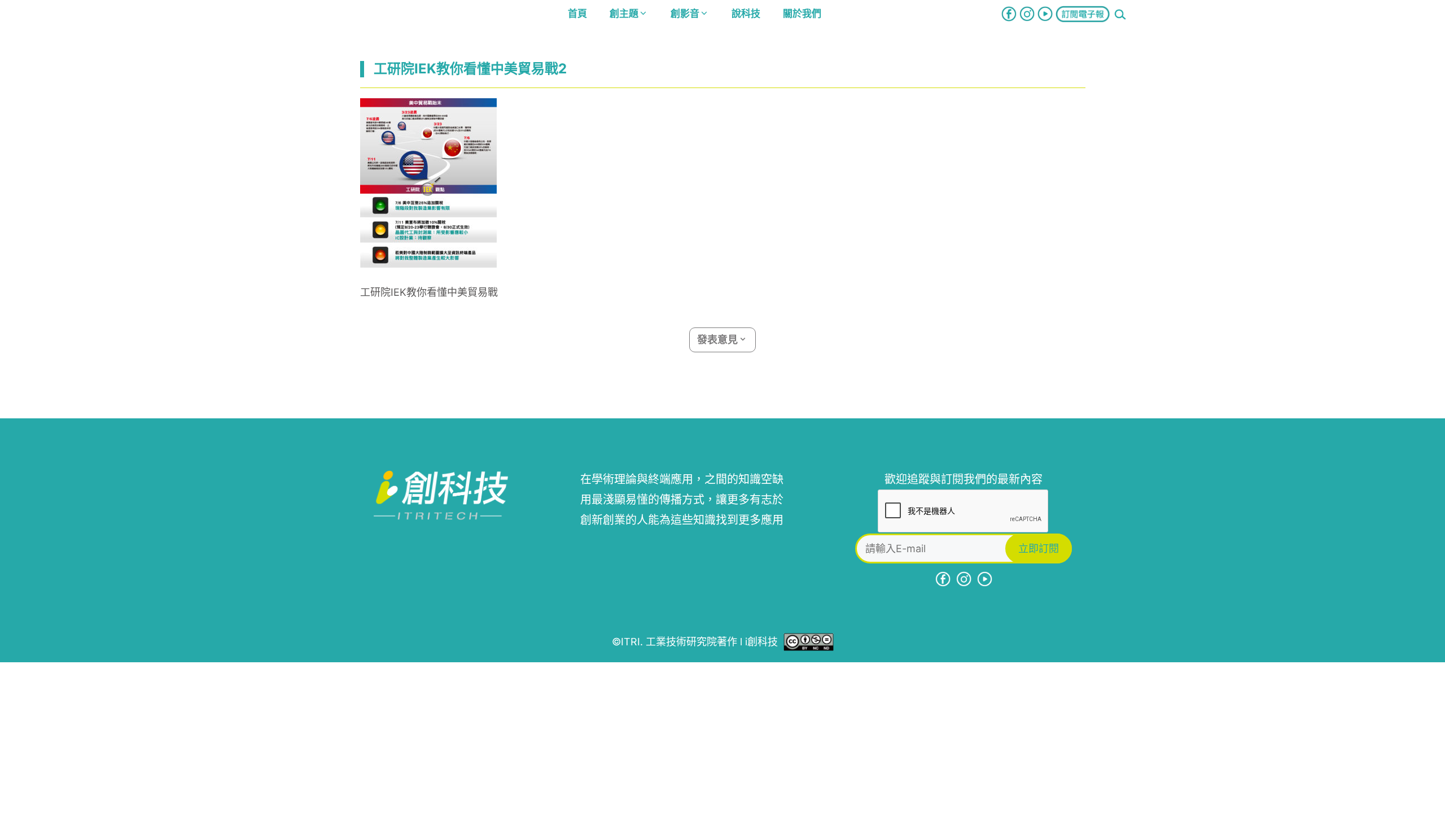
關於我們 (802, 13)
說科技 (746, 13)
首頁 (577, 13)
